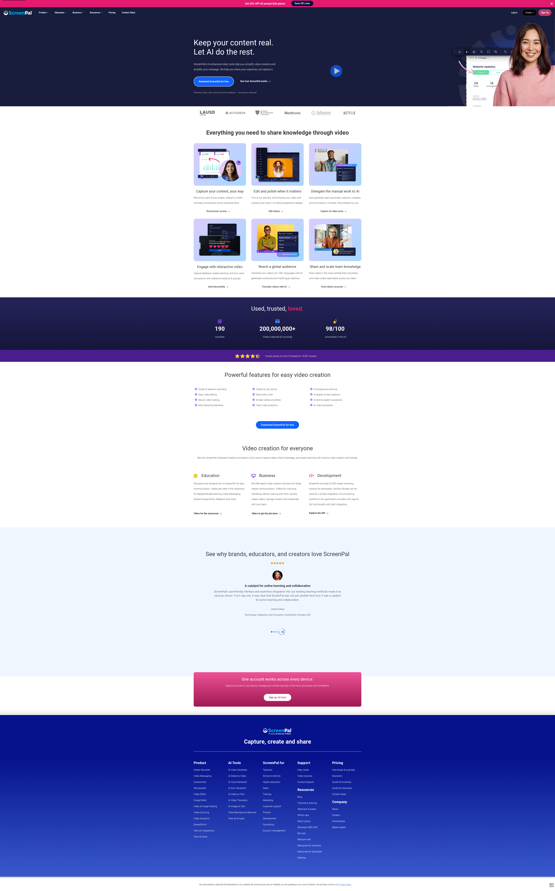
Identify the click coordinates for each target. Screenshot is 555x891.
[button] (271, 632)
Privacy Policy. (345, 884)
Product (43, 12)
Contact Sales (128, 12)
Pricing (112, 12)
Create (528, 12)
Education (60, 12)
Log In (514, 12)
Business (77, 12)
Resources (95, 12)
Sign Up (545, 12)
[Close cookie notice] (551, 885)
